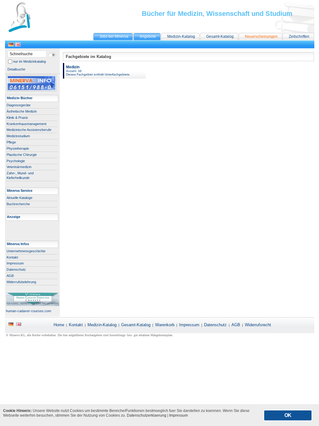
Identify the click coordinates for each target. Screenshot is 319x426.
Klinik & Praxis (17, 117)
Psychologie (16, 161)
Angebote (148, 36)
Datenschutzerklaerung (146, 415)
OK (287, 415)
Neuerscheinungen (261, 36)
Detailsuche (16, 69)
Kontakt (12, 257)
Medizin (98, 70)
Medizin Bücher (19, 98)
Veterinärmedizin (19, 167)
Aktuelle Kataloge (19, 198)
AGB (10, 276)
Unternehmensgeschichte (26, 251)
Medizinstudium (18, 136)
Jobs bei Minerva (113, 36)
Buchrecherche (18, 204)
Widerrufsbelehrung (21, 282)
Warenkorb (164, 324)
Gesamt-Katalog (220, 36)
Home (59, 324)
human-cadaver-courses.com (28, 311)
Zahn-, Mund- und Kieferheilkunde (20, 175)
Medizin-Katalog (181, 36)
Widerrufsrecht (258, 324)
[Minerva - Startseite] (29, 31)
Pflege (11, 142)
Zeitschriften (299, 36)
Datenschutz (16, 269)
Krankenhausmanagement (26, 124)
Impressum (15, 263)
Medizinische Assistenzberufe (29, 130)
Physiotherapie (18, 148)
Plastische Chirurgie (22, 155)
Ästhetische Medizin (22, 111)
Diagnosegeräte (19, 105)
